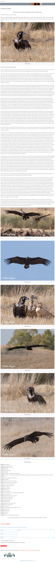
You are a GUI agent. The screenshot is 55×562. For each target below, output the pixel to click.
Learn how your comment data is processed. (29, 550)
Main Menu (3, 1)
